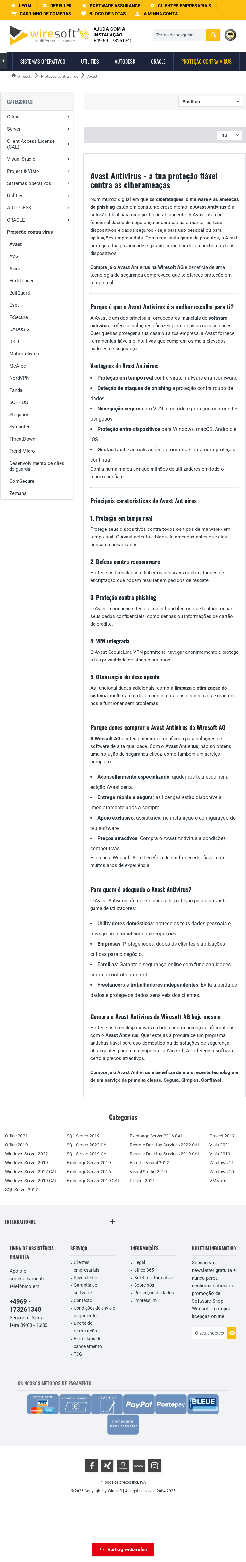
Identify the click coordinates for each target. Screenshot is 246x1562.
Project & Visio (23, 171)
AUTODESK (19, 208)
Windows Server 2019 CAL (31, 1180)
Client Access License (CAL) (31, 144)
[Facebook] (91, 1465)
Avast (15, 244)
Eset (14, 305)
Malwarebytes (24, 354)
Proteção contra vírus (30, 232)
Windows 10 (221, 1171)
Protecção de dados (154, 1292)
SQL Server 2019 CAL (88, 1153)
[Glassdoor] (123, 1465)
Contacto (83, 1300)
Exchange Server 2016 (89, 1171)
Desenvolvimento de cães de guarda (36, 466)
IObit (14, 341)
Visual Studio (21, 159)
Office (13, 117)
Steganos (19, 414)
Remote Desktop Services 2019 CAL (165, 1153)
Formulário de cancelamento (88, 1342)
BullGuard (19, 293)
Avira (14, 268)
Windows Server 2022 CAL (31, 1171)
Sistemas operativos (29, 183)
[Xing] (107, 1465)
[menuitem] (41, 14)
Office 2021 (16, 1135)
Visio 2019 (219, 1153)
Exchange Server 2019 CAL (93, 1180)
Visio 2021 (219, 1144)
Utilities (15, 195)
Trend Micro (22, 451)
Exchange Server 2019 (89, 1162)
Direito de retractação (85, 1327)
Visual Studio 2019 (148, 1171)
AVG (14, 256)
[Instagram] (154, 1465)
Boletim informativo (153, 1277)
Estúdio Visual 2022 (149, 1162)
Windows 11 (221, 1162)
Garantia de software (85, 1289)
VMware (217, 1180)
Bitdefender (21, 281)
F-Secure (18, 317)
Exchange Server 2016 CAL (156, 1135)
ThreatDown (22, 439)
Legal (139, 1262)
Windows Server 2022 (26, 1153)
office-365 (144, 1270)
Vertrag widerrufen (127, 1549)
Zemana (18, 493)
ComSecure (21, 481)
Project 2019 (222, 1135)
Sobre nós (144, 1285)
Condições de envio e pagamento (94, 1312)
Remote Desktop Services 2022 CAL (165, 1144)
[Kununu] (138, 1465)
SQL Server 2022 (21, 1189)
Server (13, 129)
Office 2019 (16, 1144)
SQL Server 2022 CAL (88, 1144)
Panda (15, 390)
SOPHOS (18, 402)
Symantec (19, 427)
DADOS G (19, 329)
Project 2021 (142, 1180)
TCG (78, 1353)
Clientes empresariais (86, 1266)
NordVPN (19, 378)
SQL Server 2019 (83, 1135)
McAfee (17, 366)
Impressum (145, 1300)
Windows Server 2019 (26, 1162)
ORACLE (16, 220)
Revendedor (85, 1277)
